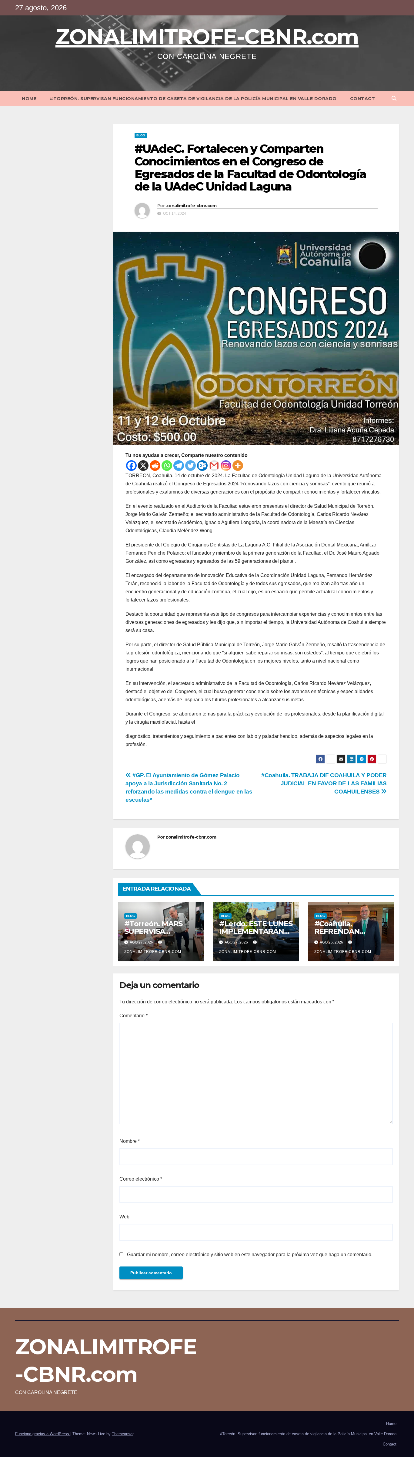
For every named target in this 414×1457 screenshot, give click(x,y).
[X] (143, 465)
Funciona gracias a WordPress (42, 1434)
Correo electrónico (140, 1179)
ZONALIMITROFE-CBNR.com (207, 37)
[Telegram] (178, 465)
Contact (362, 98)
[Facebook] (131, 465)
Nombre (129, 1141)
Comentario (133, 1015)
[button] (394, 98)
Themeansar (122, 1434)
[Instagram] (226, 465)
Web (124, 1216)
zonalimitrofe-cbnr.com (191, 205)
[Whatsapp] (167, 465)
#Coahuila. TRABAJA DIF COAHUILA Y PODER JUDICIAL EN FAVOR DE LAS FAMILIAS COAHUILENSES (324, 783)
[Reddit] (155, 465)
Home (29, 98)
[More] (237, 465)
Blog (140, 135)
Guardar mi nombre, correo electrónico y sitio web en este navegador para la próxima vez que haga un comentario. (249, 1254)
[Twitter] (190, 465)
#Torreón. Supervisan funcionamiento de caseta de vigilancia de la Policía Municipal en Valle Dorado (193, 98)
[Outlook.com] (202, 465)
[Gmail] (214, 465)
